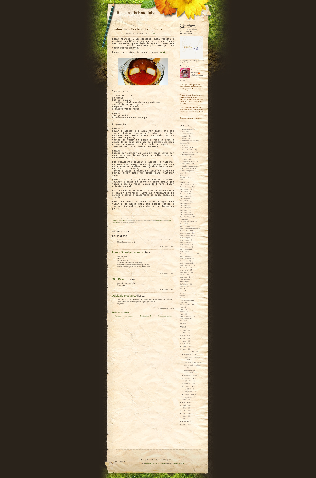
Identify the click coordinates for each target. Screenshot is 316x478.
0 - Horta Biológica (185, 154)
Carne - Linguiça (184, 205)
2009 (185, 424)
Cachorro (182, 182)
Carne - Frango (184, 203)
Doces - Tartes (184, 268)
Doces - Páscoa (165, 218)
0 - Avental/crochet (185, 134)
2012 (185, 416)
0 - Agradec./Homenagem (187, 129)
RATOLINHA (195, 72)
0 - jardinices (183, 157)
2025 (185, 333)
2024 (185, 335)
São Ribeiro (119, 279)
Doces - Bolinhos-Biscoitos (188, 228)
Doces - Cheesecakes (186, 235)
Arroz (181, 173)
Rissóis (182, 312)
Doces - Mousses (185, 249)
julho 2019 (188, 381)
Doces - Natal (157, 218)
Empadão (182, 275)
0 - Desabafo (183, 136)
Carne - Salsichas (185, 214)
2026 (185, 330)
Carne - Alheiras (184, 184)
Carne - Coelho (184, 196)
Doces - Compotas (185, 238)
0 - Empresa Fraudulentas (187, 150)
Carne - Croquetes (185, 198)
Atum (181, 175)
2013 (185, 413)
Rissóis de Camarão (189, 370)
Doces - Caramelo (185, 233)
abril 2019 (188, 389)
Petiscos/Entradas (185, 305)
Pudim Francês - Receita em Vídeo (137, 28)
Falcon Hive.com (179, 463)
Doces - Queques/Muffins (187, 263)
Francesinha (183, 279)
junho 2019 (188, 384)
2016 (185, 405)
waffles (182, 323)
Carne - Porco (184, 212)
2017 (185, 402)
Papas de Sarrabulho (186, 300)
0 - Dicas (182, 145)
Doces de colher (184, 272)
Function (126, 462)
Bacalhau (182, 178)
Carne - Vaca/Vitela (185, 217)
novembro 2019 (190, 354)
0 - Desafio (183, 138)
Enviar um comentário (120, 312)
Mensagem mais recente (124, 316)
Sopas (181, 314)
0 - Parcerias (183, 159)
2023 (185, 338)
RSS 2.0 (158, 220)
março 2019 (188, 392)
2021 (185, 344)
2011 (185, 419)
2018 (185, 400)
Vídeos (125, 220)
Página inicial (145, 316)
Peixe (181, 302)
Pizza (181, 307)
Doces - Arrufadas (185, 226)
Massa (181, 288)
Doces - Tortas (184, 270)
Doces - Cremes (184, 240)
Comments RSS (161, 460)
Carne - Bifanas (184, 189)
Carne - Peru (183, 210)
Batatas (182, 180)
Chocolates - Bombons (186, 221)
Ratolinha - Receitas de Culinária (155, 463)
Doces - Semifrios (185, 265)
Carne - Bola (183, 191)
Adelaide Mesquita (124, 295)
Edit (170, 460)
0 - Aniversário (184, 131)
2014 (185, 411)
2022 (185, 341)
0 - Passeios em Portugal (187, 161)
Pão (181, 298)
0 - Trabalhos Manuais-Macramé (189, 166)
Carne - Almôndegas (186, 187)
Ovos (181, 295)
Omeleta (182, 293)
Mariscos (182, 286)
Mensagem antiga (164, 316)
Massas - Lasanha (185, 291)
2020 (185, 346)
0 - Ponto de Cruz (185, 164)
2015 (185, 408)
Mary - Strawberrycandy (127, 252)
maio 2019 (188, 386)
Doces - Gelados (184, 244)
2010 (185, 421)
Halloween (183, 282)
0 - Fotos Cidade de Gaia (187, 152)
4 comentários (152, 34)
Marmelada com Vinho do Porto (193, 362)
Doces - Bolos (184, 231)
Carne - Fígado (184, 201)
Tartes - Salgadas (185, 318)
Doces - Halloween (185, 247)
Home (142, 460)
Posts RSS (150, 460)
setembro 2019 (189, 375)
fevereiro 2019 (189, 394)
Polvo (181, 309)
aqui (162, 52)
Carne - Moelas (184, 208)
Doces (181, 224)
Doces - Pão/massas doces (187, 254)
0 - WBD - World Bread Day (188, 168)
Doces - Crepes (184, 242)
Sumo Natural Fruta (185, 316)
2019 (185, 349)
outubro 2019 (189, 373)
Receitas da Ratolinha (136, 12)
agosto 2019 (189, 378)
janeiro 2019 (189, 397)
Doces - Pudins (117, 220)
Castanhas (183, 219)
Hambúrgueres (184, 284)
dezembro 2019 (190, 352)
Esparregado (183, 277)
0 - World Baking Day (186, 171)
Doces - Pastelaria (185, 258)
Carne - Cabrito (184, 194)
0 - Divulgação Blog (185, 147)
